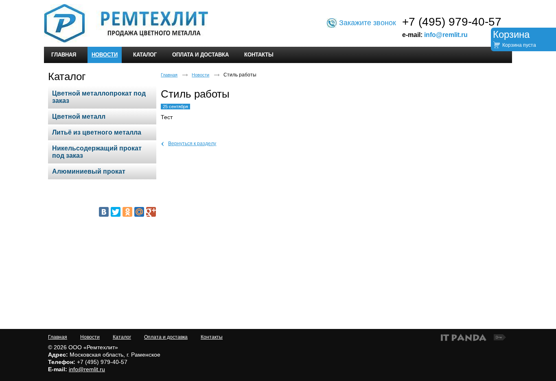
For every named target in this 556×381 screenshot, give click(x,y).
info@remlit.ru (446, 34)
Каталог (66, 76)
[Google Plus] (151, 212)
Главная (169, 74)
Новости (105, 55)
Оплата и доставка (166, 337)
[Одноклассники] (127, 212)
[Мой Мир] (139, 212)
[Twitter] (115, 212)
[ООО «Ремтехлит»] (278, 24)
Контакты (212, 337)
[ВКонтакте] (104, 212)
